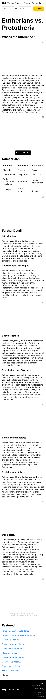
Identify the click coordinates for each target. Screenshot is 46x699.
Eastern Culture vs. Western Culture (18, 635)
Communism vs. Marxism (13, 648)
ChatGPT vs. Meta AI (11, 662)
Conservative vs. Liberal (13, 644)
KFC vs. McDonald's (11, 670)
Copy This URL (23, 152)
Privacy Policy (39, 689)
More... (5, 675)
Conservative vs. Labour (13, 657)
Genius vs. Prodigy (10, 639)
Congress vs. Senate (11, 666)
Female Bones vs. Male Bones (15, 631)
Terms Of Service (38, 686)
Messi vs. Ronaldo (10, 653)
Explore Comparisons (34, 3)
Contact (41, 683)
